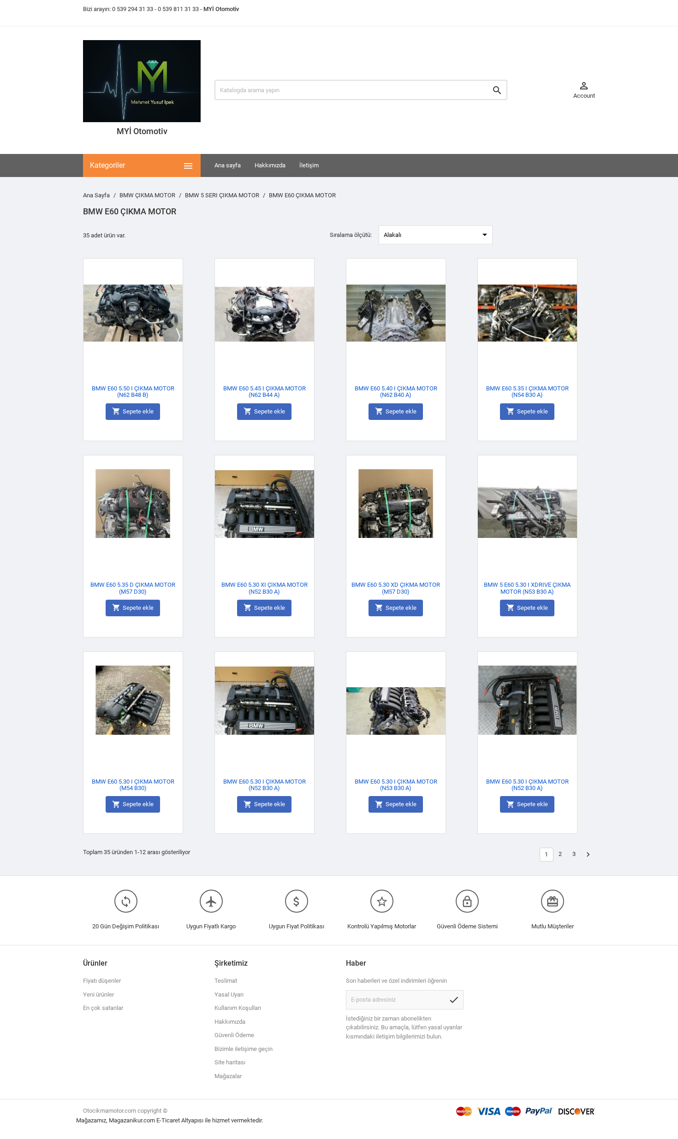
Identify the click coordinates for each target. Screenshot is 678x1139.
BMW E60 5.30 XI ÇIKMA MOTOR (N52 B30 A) (264, 588)
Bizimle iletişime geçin (243, 1048)
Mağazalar (228, 1076)
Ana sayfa (227, 165)
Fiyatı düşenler (102, 980)
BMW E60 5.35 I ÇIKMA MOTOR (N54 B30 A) (527, 391)
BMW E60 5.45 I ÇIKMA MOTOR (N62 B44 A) (264, 391)
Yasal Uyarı (229, 994)
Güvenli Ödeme (234, 1035)
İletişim (309, 165)
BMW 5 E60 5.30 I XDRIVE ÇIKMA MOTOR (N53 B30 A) (527, 588)
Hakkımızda (270, 165)
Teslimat (225, 980)
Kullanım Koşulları (237, 1007)
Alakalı (437, 234)
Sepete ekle (133, 411)
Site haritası (229, 1062)
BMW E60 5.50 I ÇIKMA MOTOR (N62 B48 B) (133, 391)
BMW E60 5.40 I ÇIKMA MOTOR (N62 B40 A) (396, 391)
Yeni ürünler (98, 994)
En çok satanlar (103, 1007)
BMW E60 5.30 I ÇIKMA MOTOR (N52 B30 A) (264, 784)
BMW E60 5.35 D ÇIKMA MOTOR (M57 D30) (132, 588)
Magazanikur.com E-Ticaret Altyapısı (157, 1120)
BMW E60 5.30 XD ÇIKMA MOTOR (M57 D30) (395, 588)
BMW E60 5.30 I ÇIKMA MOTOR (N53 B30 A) (396, 784)
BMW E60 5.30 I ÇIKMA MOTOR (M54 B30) (133, 784)
